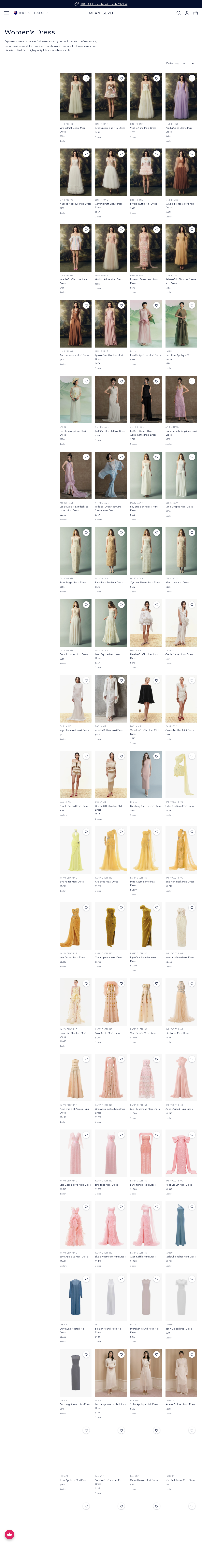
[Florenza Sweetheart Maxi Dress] (146, 248)
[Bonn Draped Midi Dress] (181, 1297)
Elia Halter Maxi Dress (177, 1033)
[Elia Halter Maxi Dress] (181, 1002)
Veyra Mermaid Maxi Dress (74, 730)
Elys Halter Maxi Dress (72, 881)
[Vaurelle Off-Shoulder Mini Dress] (146, 699)
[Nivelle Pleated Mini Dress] (76, 774)
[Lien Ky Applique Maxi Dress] (146, 324)
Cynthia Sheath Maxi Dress (145, 582)
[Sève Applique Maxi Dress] (76, 1225)
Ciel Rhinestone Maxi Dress (145, 1109)
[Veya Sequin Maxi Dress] (146, 1002)
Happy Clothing (174, 802)
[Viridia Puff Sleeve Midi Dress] (76, 96)
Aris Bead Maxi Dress (106, 881)
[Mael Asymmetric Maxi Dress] (146, 850)
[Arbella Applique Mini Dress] (111, 96)
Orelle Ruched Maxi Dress (179, 654)
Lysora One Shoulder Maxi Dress (109, 357)
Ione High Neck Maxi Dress (180, 881)
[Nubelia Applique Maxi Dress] (76, 172)
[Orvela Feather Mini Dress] (181, 699)
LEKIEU (133, 802)
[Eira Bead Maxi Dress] (111, 1153)
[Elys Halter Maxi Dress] (76, 850)
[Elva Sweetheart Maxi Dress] (111, 1225)
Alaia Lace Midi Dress (177, 582)
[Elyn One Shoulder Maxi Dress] (146, 926)
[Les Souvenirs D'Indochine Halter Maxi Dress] (76, 475)
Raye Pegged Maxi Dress (73, 582)
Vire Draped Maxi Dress (72, 957)
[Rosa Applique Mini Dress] (76, 1449)
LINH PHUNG (66, 124)
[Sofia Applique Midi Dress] (146, 1373)
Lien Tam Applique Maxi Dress (73, 433)
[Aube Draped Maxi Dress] (181, 1077)
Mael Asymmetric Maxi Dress (142, 883)
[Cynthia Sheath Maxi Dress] (146, 551)
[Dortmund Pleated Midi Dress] (76, 1297)
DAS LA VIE (135, 650)
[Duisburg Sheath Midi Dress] (146, 774)
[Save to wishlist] (86, 78)
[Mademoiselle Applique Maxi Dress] (181, 399)
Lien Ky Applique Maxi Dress (145, 355)
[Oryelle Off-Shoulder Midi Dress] (111, 774)
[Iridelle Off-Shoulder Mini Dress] (76, 248)
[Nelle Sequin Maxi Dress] (181, 1153)
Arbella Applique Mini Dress (110, 128)
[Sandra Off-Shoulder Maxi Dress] (111, 1449)
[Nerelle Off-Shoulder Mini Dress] (146, 623)
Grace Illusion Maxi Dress (144, 1480)
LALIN (133, 351)
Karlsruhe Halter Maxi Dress (181, 1256)
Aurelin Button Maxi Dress (109, 730)
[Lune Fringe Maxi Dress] (146, 1153)
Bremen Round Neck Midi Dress (108, 1330)
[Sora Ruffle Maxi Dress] (111, 1002)
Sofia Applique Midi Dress (144, 1404)
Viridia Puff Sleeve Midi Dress (72, 129)
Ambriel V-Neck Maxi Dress (74, 355)
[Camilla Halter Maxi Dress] (76, 623)
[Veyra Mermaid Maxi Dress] (76, 699)
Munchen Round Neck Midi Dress (144, 1330)
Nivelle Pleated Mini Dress (74, 806)
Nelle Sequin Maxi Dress (179, 1185)
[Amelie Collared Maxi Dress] (181, 1373)
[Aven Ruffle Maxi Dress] (146, 1225)
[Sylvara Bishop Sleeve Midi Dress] (181, 172)
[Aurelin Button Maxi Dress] (111, 699)
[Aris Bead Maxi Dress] (111, 850)
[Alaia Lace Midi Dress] (181, 551)
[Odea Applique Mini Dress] (181, 774)
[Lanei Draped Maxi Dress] (181, 475)
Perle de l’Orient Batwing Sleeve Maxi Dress (108, 508)
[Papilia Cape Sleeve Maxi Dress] (181, 96)
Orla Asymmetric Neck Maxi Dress (110, 1111)
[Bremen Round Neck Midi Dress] (111, 1297)
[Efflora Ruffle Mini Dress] (146, 172)
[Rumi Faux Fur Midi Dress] (111, 551)
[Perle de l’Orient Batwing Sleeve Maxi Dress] (111, 475)
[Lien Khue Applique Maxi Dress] (181, 324)
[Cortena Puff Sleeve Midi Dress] (111, 172)
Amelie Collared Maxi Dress (180, 1404)
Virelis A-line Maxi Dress (143, 128)
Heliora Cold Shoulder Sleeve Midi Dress (181, 281)
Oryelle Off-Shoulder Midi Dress (109, 808)
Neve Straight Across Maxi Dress (74, 1111)
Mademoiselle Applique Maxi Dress (181, 433)
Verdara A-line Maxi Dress (109, 279)
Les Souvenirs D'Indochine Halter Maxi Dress (74, 508)
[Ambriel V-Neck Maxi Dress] (76, 324)
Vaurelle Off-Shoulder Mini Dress (144, 732)
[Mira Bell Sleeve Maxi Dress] (181, 1449)
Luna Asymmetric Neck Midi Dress (110, 1406)
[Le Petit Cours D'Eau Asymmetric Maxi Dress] (146, 399)
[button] (6, 13)
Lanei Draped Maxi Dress (179, 506)
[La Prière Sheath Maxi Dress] (111, 399)
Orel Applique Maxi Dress (109, 957)
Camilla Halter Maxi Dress (74, 654)
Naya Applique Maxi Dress (180, 957)
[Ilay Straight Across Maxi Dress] (146, 475)
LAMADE (99, 1400)
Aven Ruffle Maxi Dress (143, 1256)
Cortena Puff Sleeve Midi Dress (108, 205)
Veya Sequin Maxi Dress (143, 1033)
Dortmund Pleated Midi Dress (72, 1330)
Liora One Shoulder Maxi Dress (73, 1035)
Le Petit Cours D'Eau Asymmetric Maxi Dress (143, 433)
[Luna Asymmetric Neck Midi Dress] (111, 1373)
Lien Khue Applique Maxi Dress (179, 357)
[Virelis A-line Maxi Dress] (146, 96)
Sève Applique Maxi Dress (74, 1256)
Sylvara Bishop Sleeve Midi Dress (180, 205)
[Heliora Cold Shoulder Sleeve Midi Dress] (181, 248)
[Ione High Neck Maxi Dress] (181, 850)
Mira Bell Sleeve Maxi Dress (180, 1480)
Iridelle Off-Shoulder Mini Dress (73, 281)
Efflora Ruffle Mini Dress (143, 204)
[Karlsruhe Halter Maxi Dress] (181, 1225)
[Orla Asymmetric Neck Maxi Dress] (111, 1077)
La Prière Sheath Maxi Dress (110, 431)
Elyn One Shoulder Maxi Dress (143, 959)
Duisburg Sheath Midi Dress (145, 806)
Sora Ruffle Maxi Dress (107, 1033)
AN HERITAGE (102, 427)
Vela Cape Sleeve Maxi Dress (75, 1185)
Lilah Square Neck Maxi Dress (108, 656)
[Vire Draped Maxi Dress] (76, 926)
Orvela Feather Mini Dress (180, 730)
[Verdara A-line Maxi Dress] (111, 248)
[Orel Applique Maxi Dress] (111, 926)
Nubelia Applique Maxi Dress (75, 204)
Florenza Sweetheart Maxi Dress (144, 281)
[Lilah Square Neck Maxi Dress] (111, 623)
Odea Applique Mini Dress (180, 806)
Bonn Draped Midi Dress (179, 1329)
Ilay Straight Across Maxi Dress (144, 508)
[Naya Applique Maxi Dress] (181, 926)
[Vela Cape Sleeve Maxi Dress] (76, 1153)
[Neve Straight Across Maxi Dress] (76, 1077)
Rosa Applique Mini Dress (74, 1480)
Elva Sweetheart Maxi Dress (110, 1256)
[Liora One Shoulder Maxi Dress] (76, 1002)
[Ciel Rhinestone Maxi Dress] (146, 1077)
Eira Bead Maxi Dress (106, 1185)
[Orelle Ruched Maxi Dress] (181, 623)
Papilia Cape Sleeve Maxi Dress (179, 129)
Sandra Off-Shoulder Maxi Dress (109, 1482)
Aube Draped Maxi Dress (179, 1109)
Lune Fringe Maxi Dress (143, 1185)
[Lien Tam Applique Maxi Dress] (76, 399)
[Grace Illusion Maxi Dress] (146, 1449)
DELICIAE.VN (136, 502)
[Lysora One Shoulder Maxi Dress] (111, 324)
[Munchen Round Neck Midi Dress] (146, 1297)
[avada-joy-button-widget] (9, 1534)
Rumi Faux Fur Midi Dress (109, 582)
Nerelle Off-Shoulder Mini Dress (144, 656)
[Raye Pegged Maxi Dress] (76, 551)
